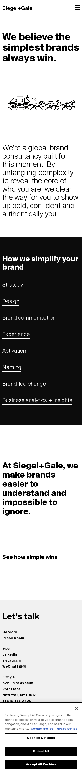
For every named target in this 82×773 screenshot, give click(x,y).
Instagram (11, 660)
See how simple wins (30, 557)
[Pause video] (69, 115)
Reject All (41, 751)
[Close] (77, 709)
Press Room (13, 638)
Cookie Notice (42, 728)
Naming (11, 367)
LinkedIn (9, 654)
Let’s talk (21, 617)
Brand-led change (24, 384)
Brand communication (29, 318)
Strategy (12, 285)
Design (10, 301)
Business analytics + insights (37, 400)
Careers (9, 632)
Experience (16, 334)
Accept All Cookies (41, 764)
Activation (14, 351)
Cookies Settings (41, 738)
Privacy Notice (65, 728)
